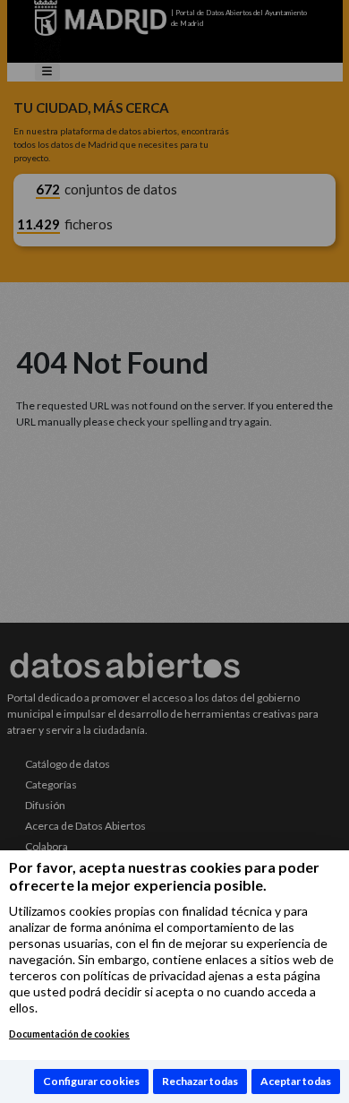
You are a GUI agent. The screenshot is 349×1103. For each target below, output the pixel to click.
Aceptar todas (295, 1081)
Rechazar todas (200, 1081)
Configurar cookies (91, 1081)
